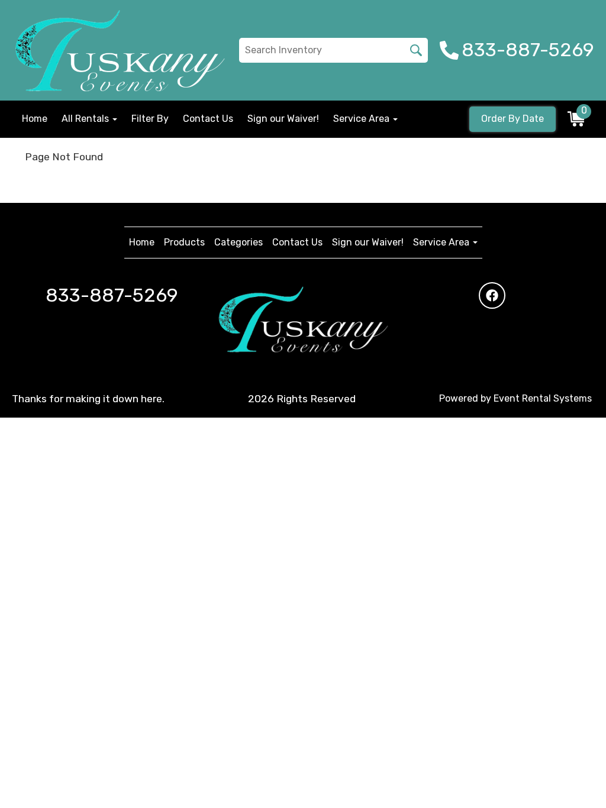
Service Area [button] (362, 118)
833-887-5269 (112, 295)
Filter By (150, 118)
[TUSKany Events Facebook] (492, 295)
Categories (238, 242)
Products (184, 242)
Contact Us (208, 118)
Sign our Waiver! (283, 118)
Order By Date (512, 118)
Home (34, 118)
